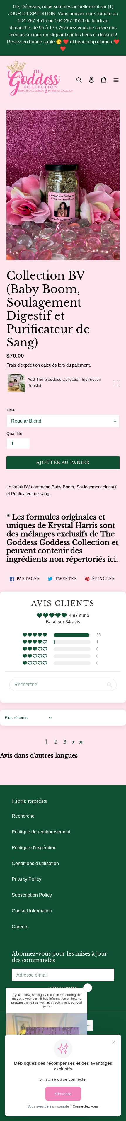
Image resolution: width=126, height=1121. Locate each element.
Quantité (14, 433)
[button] (35, 635)
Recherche (23, 816)
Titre (10, 410)
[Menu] (116, 79)
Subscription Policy (32, 895)
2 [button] (55, 741)
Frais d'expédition (23, 365)
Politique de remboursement (41, 831)
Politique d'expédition (34, 847)
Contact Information (32, 910)
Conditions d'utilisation (35, 863)
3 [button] (65, 741)
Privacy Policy (26, 879)
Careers (20, 926)
